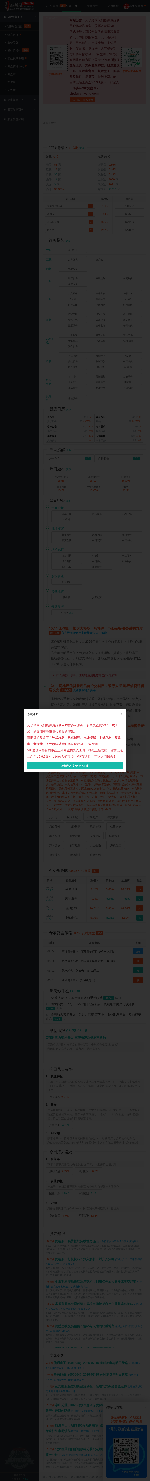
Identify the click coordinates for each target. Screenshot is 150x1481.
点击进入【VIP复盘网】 (75, 765)
